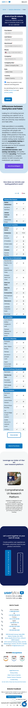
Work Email (8, 43)
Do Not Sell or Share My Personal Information (14, 682)
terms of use (12, 90)
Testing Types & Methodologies (13, 258)
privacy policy (8, 92)
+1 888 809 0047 (14, 611)
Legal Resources (14, 670)
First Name (8, 30)
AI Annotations (7, 232)
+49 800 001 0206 (14, 626)
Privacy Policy (14, 673)
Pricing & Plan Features (10, 199)
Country (7, 75)
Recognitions (17, 653)
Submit (8, 99)
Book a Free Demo (14, 446)
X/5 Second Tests (8, 292)
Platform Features (9, 390)
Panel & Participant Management (13, 369)
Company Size (9, 63)
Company (8, 56)
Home (4, 9)
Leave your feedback (14, 696)
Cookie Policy (14, 679)
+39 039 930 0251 (14, 630)
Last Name (8, 37)
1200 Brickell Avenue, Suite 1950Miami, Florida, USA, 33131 (15, 635)
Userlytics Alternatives (15, 9)
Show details (14, 435)
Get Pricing (20, 562)
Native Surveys (7, 300)
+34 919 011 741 (14, 623)
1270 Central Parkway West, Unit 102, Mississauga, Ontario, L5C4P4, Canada (15, 643)
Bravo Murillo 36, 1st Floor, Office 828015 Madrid (15, 639)
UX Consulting (8, 317)
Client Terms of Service (14, 675)
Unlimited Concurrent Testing (6, 214)
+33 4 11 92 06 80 (14, 619)
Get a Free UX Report (14, 166)
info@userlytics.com (18, 645)
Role (5, 69)
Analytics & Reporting (10, 338)
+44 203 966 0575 (14, 615)
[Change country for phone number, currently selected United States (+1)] (6, 52)
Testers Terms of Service (14, 677)
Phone (6, 50)
